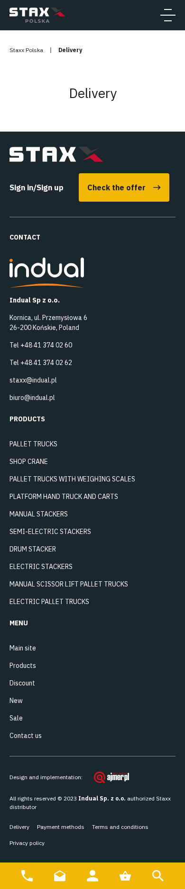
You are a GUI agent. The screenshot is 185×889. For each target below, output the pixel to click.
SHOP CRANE (28, 461)
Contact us (25, 735)
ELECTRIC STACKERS (41, 566)
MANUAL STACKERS (38, 514)
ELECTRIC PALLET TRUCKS (49, 601)
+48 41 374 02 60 (46, 345)
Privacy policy (27, 842)
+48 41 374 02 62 (46, 362)
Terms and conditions (120, 826)
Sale (16, 718)
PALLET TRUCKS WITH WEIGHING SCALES (72, 479)
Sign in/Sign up (36, 187)
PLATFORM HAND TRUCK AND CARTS (63, 496)
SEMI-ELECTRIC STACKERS (50, 531)
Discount (22, 683)
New (16, 700)
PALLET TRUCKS (33, 444)
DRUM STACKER (32, 549)
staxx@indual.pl (33, 380)
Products (22, 665)
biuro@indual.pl (32, 397)
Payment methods (60, 826)
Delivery (19, 826)
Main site (22, 648)
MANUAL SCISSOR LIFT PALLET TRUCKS (68, 584)
